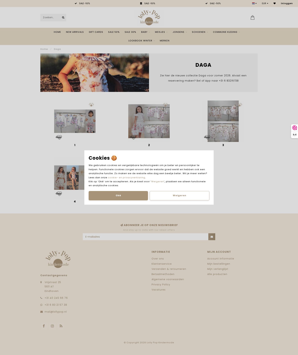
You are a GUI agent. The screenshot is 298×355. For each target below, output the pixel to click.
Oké (118, 195)
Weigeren (157, 181)
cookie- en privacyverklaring (126, 177)
